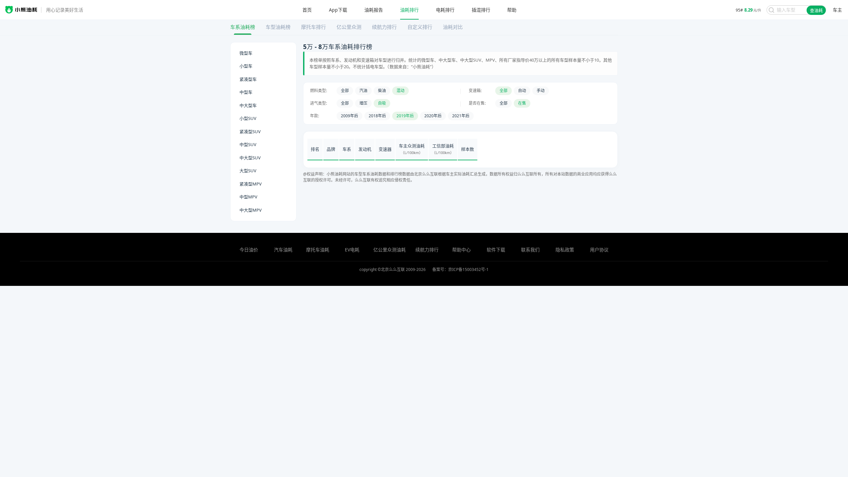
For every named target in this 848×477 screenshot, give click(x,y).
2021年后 (460, 116)
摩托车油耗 (317, 249)
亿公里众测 (349, 27)
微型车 (245, 53)
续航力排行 (384, 27)
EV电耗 (352, 249)
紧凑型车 (248, 79)
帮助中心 (461, 249)
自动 (522, 90)
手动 (541, 90)
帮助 (511, 10)
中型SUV (247, 144)
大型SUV (247, 171)
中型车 (245, 92)
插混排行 (481, 10)
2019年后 (405, 116)
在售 (522, 103)
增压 (363, 103)
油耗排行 (409, 10)
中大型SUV (250, 158)
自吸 (382, 103)
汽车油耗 (283, 249)
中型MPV (248, 197)
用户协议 (599, 249)
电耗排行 (445, 10)
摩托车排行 (313, 27)
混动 (400, 90)
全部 (345, 90)
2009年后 (349, 116)
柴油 (382, 90)
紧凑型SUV (250, 131)
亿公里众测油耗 (389, 249)
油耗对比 (453, 27)
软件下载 (496, 249)
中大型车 (248, 105)
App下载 (338, 10)
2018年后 (377, 116)
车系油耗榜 (242, 27)
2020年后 (433, 116)
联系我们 (530, 249)
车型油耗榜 (278, 27)
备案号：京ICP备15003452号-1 (460, 269)
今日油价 (248, 249)
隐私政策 (565, 249)
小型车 (245, 66)
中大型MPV (250, 210)
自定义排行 (419, 27)
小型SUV (247, 118)
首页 (307, 10)
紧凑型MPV (250, 184)
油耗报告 (373, 10)
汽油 (363, 90)
